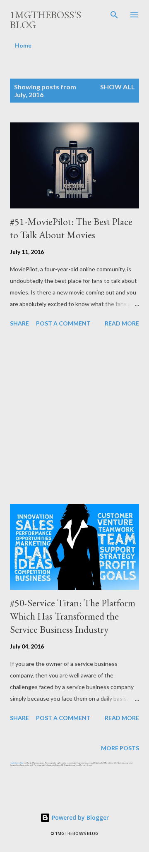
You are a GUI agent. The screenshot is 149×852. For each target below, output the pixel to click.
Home (23, 45)
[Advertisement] (74, 417)
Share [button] (19, 323)
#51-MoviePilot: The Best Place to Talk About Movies (71, 228)
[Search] (114, 15)
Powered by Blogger (79, 817)
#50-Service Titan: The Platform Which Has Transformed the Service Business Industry (72, 616)
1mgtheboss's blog (16, 763)
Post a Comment (63, 323)
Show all (117, 87)
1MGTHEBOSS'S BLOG (45, 19)
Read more (122, 323)
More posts (120, 747)
